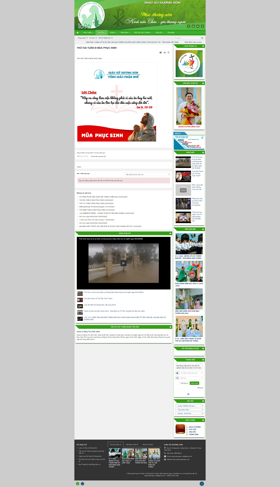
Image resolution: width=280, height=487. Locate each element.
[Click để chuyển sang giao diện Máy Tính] (82, 483)
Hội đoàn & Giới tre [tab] (132, 444)
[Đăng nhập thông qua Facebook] (188, 394)
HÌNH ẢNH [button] (125, 32)
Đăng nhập (194, 383)
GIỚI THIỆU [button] (87, 32)
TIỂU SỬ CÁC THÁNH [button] (142, 32)
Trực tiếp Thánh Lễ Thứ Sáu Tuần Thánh (98, 298)
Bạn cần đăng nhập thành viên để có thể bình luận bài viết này (100, 180)
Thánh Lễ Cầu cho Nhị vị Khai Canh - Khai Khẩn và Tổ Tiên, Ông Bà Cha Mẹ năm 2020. (114, 311)
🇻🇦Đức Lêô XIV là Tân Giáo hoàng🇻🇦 (92, 220)
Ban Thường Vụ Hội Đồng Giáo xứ (89, 464)
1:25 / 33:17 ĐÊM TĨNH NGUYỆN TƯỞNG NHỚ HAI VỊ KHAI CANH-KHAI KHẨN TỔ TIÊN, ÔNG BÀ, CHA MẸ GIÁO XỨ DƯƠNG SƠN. (125, 318)
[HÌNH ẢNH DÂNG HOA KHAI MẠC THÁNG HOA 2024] (189, 299)
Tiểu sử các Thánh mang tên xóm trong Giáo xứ (91, 452)
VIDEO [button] (112, 32)
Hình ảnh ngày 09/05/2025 (88, 223)
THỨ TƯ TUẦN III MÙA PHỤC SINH (91, 203)
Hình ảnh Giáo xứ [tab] (115, 444)
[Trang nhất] (77, 32)
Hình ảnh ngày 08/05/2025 (88, 216)
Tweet (79, 167)
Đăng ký (200, 388)
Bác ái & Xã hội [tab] (148, 444)
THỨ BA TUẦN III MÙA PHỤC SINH (91, 200)
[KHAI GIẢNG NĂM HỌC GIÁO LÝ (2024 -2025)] (189, 271)
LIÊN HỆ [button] (159, 32)
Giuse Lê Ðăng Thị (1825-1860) (88, 331)
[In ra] (165, 52)
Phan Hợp (175, 475)
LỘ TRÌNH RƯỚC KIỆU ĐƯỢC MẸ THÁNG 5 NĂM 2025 (98, 197)
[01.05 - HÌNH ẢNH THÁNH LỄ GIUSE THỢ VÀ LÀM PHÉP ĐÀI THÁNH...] (189, 326)
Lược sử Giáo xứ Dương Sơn (88, 448)
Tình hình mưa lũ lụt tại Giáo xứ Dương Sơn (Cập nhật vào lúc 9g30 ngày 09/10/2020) (114, 292)
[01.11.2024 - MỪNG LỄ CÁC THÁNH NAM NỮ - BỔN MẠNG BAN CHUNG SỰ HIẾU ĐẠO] (115, 453)
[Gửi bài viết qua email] (161, 52)
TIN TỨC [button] (101, 32)
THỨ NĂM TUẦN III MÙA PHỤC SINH (92, 210)
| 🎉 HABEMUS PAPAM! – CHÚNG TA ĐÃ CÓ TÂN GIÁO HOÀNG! (102, 213)
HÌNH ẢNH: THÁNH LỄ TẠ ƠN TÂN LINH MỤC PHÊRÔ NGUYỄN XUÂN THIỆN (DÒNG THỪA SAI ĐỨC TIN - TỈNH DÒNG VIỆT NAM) (101, 42)
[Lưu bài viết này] (169, 52)
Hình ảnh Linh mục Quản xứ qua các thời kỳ (92, 460)
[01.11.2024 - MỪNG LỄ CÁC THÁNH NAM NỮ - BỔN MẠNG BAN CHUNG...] (189, 244)
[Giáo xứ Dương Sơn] (91, 15)
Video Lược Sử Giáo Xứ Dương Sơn (90, 456)
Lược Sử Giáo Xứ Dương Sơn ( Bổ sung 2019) (100, 305)
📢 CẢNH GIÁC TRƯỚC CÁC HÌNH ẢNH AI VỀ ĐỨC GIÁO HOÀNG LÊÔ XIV (105, 226)
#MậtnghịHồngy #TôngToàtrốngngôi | (92, 207)
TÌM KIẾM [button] (170, 32)
